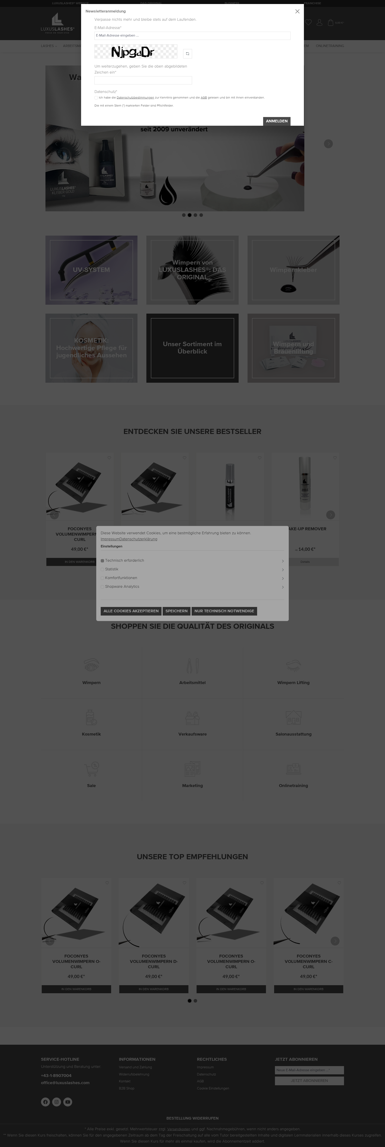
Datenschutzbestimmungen (135, 97)
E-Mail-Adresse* (107, 28)
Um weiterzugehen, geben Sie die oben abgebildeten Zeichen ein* (140, 69)
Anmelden (277, 121)
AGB (204, 97)
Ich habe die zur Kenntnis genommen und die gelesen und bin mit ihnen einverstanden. (182, 97)
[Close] (297, 11)
